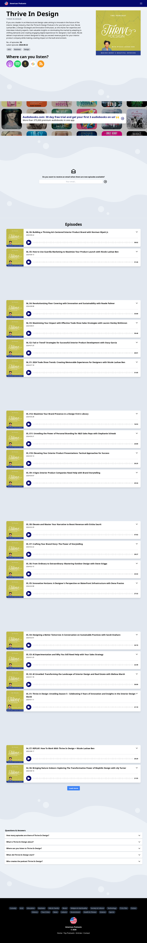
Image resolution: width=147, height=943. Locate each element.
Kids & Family (54, 908)
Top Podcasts (69, 933)
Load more (73, 788)
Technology (112, 908)
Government (75, 912)
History (35, 912)
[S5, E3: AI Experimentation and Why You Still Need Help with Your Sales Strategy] (15, 660)
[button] (141, 3)
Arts (9, 49)
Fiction (133, 908)
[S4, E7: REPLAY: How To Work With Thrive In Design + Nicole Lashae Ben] (15, 754)
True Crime (45, 912)
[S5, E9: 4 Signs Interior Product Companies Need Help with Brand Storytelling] (15, 478)
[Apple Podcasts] (10, 64)
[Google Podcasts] (33, 64)
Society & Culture (97, 908)
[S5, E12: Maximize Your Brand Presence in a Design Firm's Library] (15, 419)
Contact (87, 933)
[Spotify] (17, 64)
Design (26, 49)
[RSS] (41, 64)
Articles (79, 933)
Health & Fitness (90, 912)
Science (102, 912)
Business (17, 49)
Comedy (13, 908)
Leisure (64, 912)
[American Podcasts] (73, 920)
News (55, 912)
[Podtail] (25, 64)
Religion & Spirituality (79, 908)
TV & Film (123, 908)
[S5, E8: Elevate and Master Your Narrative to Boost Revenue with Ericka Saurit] (15, 530)
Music (65, 908)
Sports (111, 912)
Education (30, 908)
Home (59, 933)
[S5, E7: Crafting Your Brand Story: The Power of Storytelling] (15, 550)
